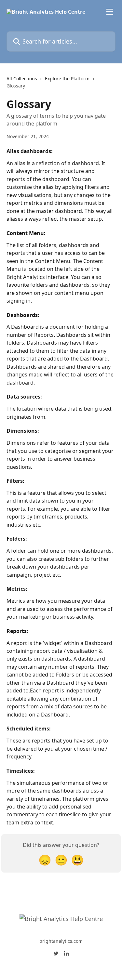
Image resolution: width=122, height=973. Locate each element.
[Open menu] (109, 12)
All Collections (22, 78)
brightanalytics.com (61, 941)
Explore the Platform (67, 78)
